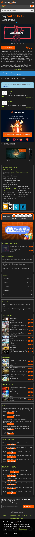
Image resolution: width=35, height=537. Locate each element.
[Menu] (33, 2)
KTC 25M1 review (8, 432)
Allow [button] (15, 533)
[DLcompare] (17, 512)
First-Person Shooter (22, 172)
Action (13, 172)
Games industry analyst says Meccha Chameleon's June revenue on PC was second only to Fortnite (17, 421)
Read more (17, 70)
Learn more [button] (23, 529)
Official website (8, 48)
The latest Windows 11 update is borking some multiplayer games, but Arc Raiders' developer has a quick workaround (17, 410)
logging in (6, 86)
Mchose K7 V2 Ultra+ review (11, 415)
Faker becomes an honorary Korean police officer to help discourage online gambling (16, 427)
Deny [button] (5, 533)
